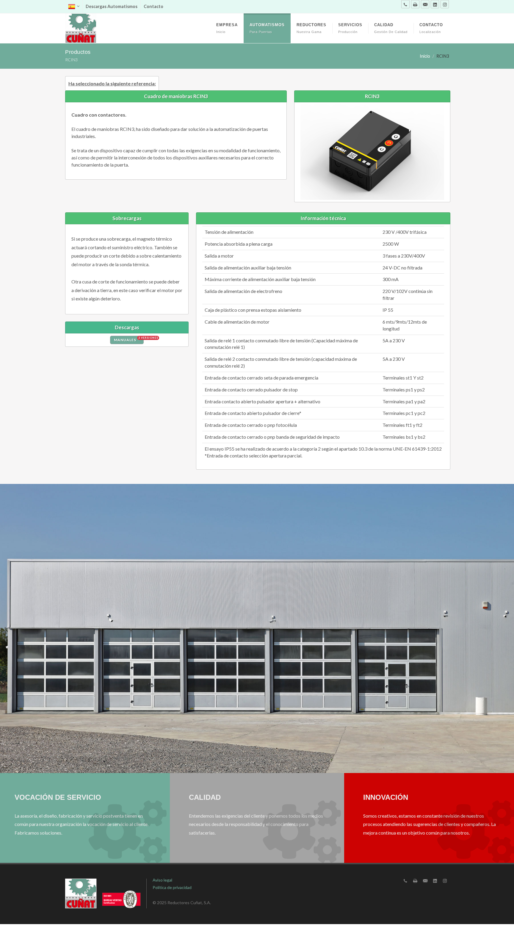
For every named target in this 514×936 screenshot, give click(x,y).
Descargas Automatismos (111, 6)
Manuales (129, 339)
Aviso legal (162, 879)
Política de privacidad (172, 887)
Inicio (425, 56)
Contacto (153, 6)
